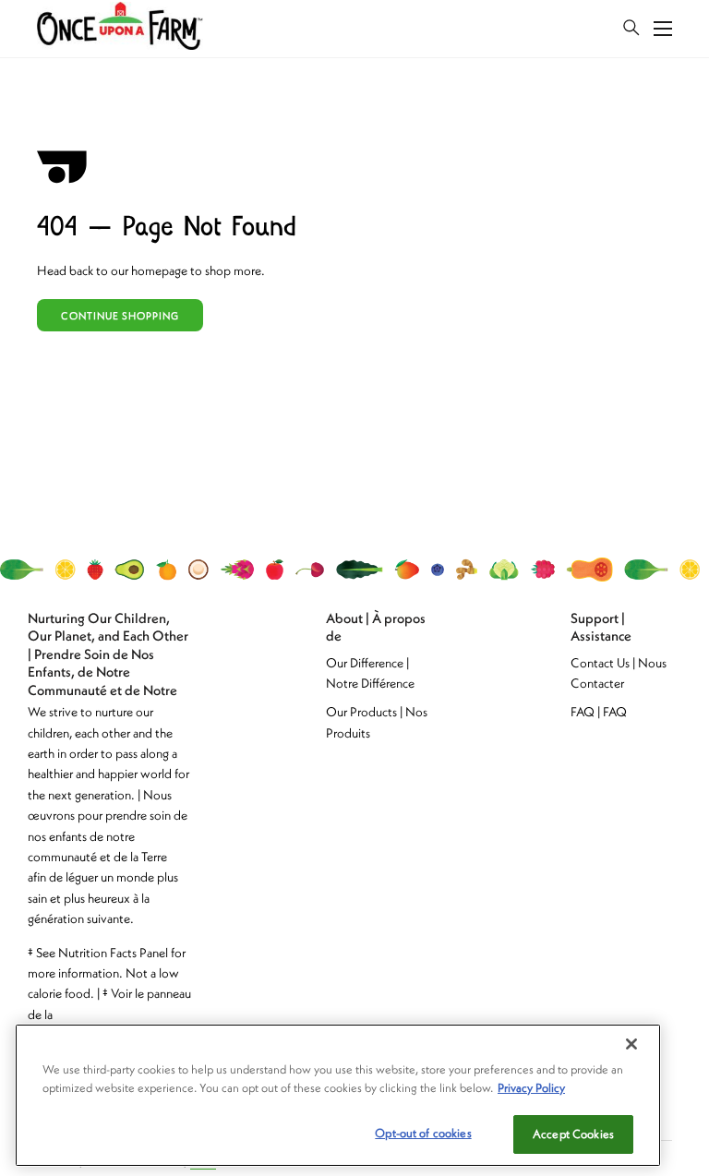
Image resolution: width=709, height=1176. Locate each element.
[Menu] (663, 28)
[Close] (631, 1044)
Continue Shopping (120, 315)
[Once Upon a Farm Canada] (120, 28)
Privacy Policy (531, 1088)
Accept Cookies (573, 1134)
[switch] (631, 28)
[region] (338, 1095)
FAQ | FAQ (599, 711)
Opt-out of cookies (423, 1133)
